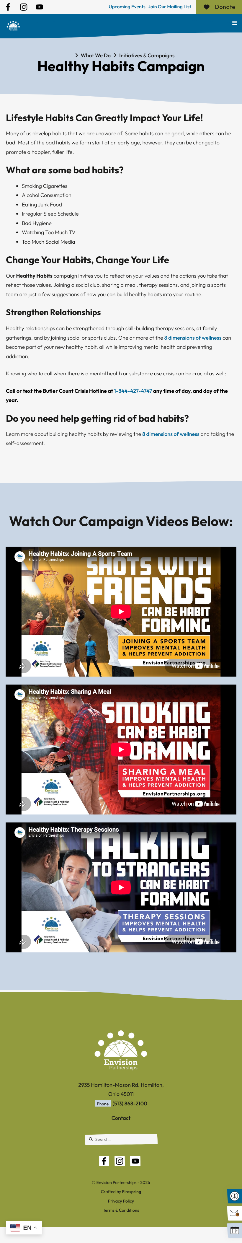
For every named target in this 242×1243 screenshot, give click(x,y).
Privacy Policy (121, 1201)
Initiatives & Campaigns (146, 55)
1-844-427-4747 (133, 390)
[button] (234, 22)
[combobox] (121, 1139)
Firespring (131, 1191)
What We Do (96, 55)
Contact (121, 1118)
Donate (187, 6)
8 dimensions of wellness (193, 337)
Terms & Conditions (121, 1210)
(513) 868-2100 (129, 1103)
